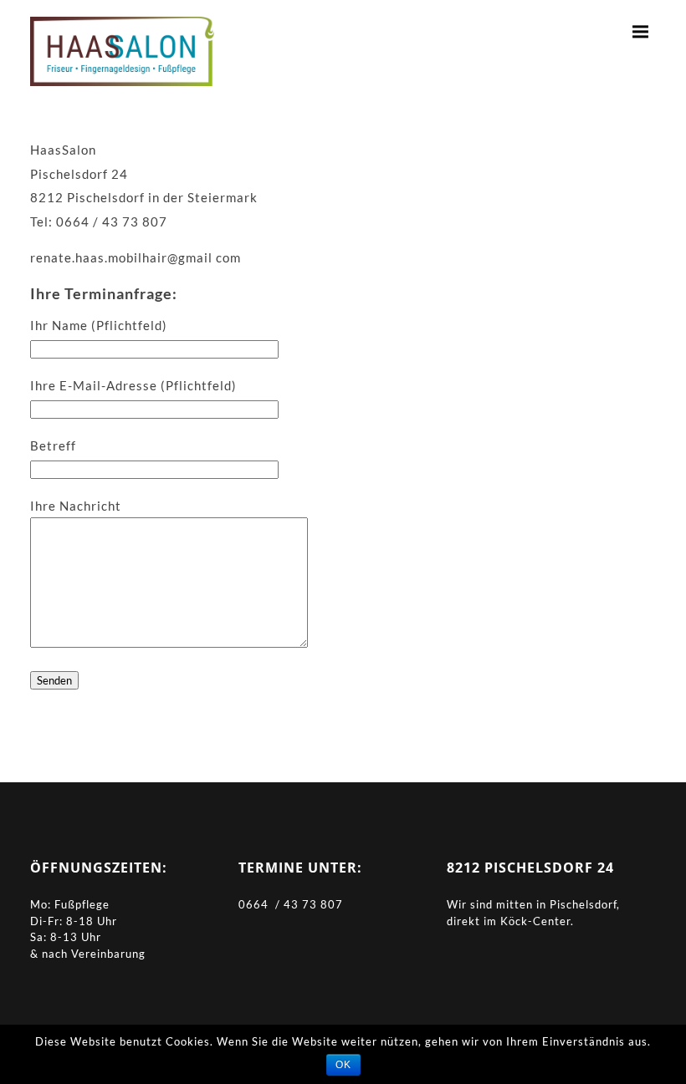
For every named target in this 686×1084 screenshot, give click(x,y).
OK (343, 1065)
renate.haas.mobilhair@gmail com (135, 257)
